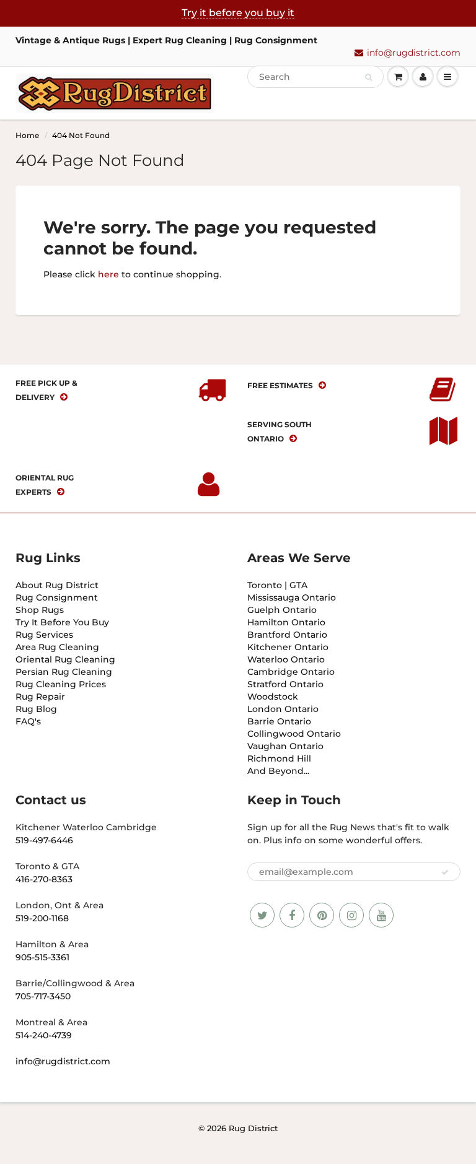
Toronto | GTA (277, 585)
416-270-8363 (44, 879)
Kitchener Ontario (287, 647)
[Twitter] (262, 915)
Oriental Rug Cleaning (65, 659)
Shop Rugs (39, 609)
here (108, 274)
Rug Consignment (56, 597)
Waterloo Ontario (286, 659)
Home (27, 135)
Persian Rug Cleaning (63, 671)
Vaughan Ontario (285, 746)
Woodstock (272, 696)
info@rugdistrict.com (414, 52)
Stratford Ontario (285, 684)
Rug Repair (40, 696)
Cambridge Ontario (291, 671)
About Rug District (57, 585)
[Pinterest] (321, 915)
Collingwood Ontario (294, 733)
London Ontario (283, 708)
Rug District (253, 1128)
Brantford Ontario (287, 634)
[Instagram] (351, 915)
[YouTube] (381, 915)
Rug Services (44, 634)
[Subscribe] (445, 872)
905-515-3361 (42, 957)
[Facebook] (292, 915)
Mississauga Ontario (291, 597)
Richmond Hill (279, 758)
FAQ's (28, 721)
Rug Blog (36, 708)
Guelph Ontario (282, 609)
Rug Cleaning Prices (60, 684)
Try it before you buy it (238, 13)
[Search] (368, 77)
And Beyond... (278, 770)
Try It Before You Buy (62, 622)
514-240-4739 (43, 1035)
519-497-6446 (44, 840)
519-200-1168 (42, 918)
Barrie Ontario (279, 721)
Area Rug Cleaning (57, 647)
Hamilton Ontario (286, 622)
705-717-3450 (43, 996)
